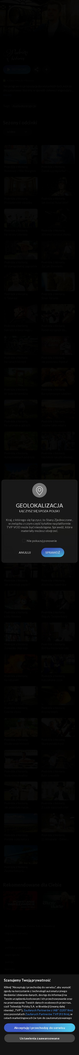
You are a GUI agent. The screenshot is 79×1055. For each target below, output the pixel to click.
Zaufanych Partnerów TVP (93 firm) (47, 1014)
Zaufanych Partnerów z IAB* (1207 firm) (48, 1010)
